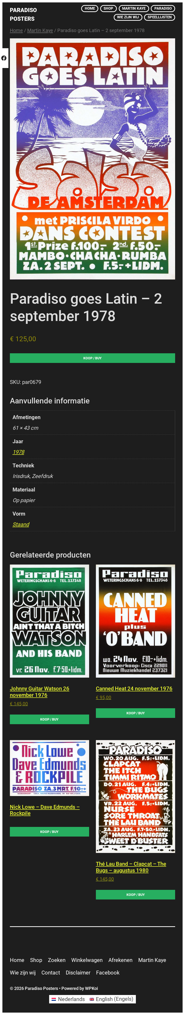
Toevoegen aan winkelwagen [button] (49, 719)
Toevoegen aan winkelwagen (92, 359)
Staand (21, 524)
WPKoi (91, 988)
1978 (18, 452)
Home (16, 30)
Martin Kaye (40, 30)
